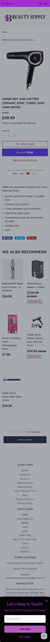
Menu (8, 3)
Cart (45, 3)
